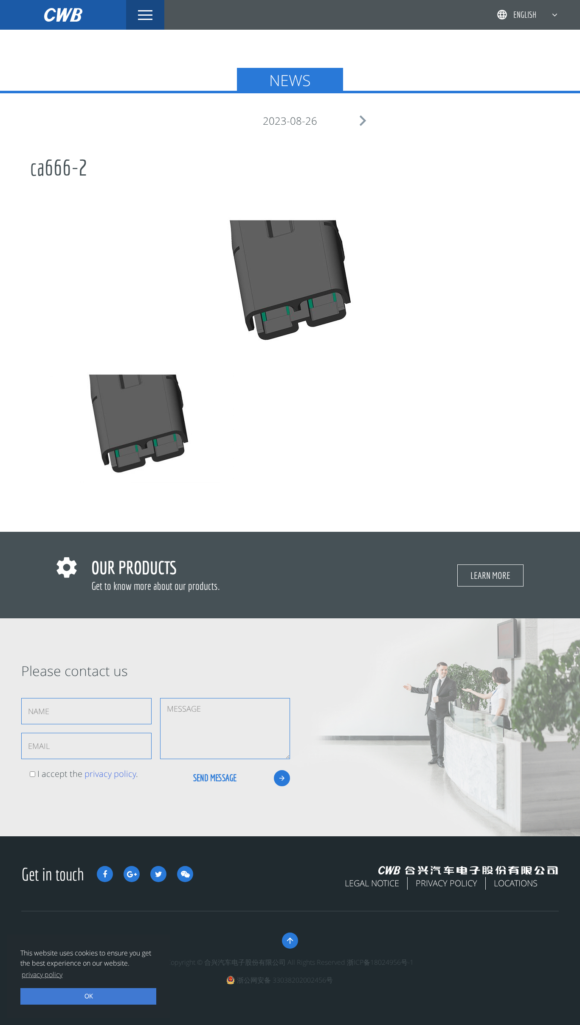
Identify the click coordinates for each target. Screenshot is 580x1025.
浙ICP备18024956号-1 (380, 962)
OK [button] (88, 996)
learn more (490, 575)
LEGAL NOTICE (372, 883)
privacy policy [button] (42, 974)
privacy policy (110, 773)
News (290, 80)
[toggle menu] (145, 15)
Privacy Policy (446, 883)
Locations (516, 883)
